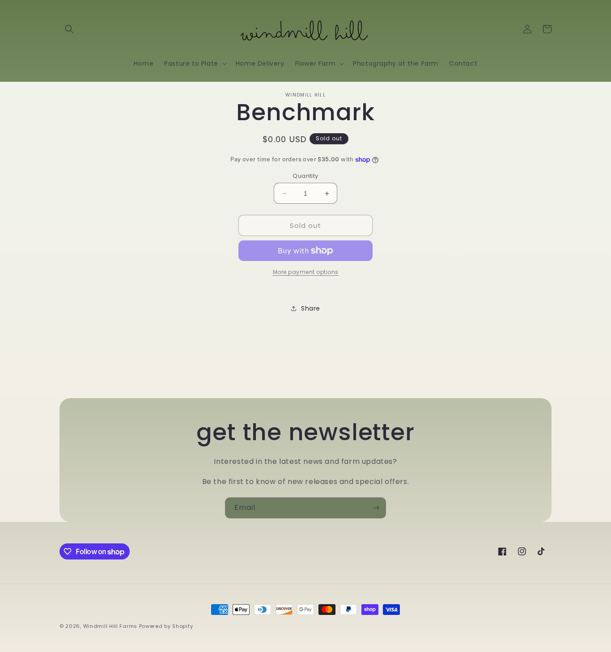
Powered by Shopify (166, 626)
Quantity (305, 176)
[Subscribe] (376, 507)
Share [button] (310, 308)
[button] (69, 29)
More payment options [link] (306, 272)
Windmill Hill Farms (110, 626)
